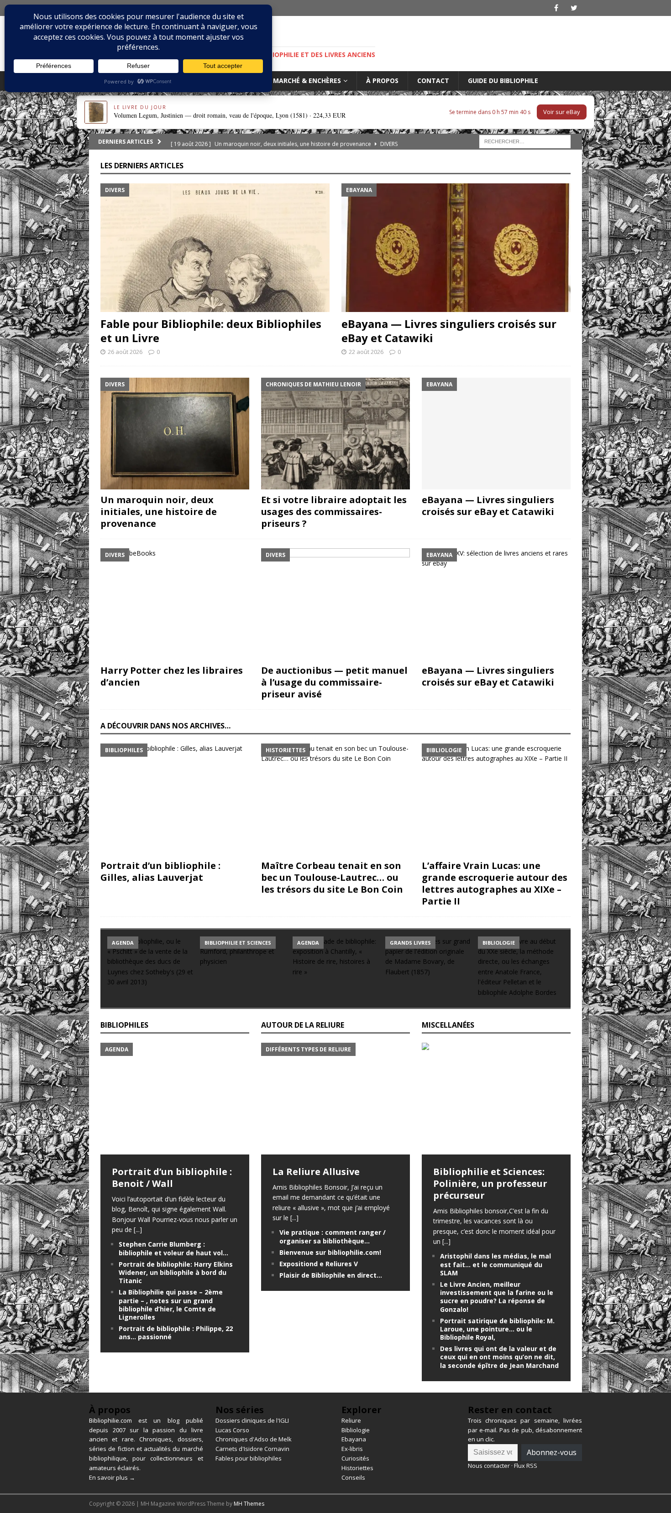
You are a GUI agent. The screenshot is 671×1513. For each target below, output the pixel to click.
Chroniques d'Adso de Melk (253, 1439)
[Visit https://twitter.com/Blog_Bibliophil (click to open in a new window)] (574, 8)
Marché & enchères (307, 80)
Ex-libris (352, 1449)
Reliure (351, 1420)
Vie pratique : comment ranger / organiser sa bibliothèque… (332, 1236)
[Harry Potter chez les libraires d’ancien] (174, 604)
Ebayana (353, 1439)
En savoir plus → (112, 1477)
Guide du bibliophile (503, 80)
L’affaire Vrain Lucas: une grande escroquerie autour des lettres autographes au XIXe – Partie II (494, 883)
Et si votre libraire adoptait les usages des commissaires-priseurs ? (334, 512)
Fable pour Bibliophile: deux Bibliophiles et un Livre (210, 330)
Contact (433, 80)
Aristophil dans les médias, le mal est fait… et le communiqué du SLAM (495, 1264)
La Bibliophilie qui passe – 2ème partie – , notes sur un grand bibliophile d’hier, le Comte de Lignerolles (171, 1304)
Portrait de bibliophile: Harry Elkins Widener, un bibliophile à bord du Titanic (176, 1272)
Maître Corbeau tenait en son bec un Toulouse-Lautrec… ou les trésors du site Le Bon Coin (332, 877)
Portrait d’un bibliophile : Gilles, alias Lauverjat (160, 871)
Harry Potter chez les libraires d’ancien (171, 676)
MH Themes (249, 1504)
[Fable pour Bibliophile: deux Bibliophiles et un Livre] (215, 247)
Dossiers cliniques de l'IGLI (252, 1420)
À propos (382, 80)
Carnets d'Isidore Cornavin (252, 1449)
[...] (138, 1229)
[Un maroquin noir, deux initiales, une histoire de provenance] (174, 433)
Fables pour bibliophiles (248, 1458)
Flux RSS (525, 1465)
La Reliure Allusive (316, 1171)
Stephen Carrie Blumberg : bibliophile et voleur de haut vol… (173, 1248)
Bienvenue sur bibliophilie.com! (330, 1252)
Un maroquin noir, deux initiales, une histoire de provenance (158, 512)
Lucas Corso (232, 1430)
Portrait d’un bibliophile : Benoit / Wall (172, 1177)
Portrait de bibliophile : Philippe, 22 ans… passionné (176, 1332)
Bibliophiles (124, 1025)
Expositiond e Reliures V (318, 1263)
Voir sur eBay (561, 112)
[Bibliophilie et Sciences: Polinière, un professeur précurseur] (496, 1098)
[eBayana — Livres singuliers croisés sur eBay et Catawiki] (456, 247)
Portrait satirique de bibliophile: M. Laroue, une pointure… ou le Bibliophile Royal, (497, 1328)
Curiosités (355, 1458)
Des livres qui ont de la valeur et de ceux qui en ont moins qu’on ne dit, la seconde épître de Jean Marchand (499, 1356)
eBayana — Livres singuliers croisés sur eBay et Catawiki (448, 330)
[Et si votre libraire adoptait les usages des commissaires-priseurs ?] (335, 433)
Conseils (353, 1477)
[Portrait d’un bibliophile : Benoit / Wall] (174, 1098)
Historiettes (357, 1468)
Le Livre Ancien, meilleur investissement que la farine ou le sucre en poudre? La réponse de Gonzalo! (496, 1297)
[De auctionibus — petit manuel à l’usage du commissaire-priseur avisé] (335, 604)
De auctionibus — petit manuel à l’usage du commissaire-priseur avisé (334, 682)
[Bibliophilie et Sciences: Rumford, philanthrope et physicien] (243, 968)
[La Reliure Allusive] (335, 1098)
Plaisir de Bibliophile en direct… (330, 1275)
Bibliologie (355, 1430)
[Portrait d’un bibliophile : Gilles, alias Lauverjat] (174, 799)
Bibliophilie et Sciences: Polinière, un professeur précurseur (490, 1183)
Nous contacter (489, 1465)
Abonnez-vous (552, 1452)
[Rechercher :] (525, 140)
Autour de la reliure (302, 1025)
